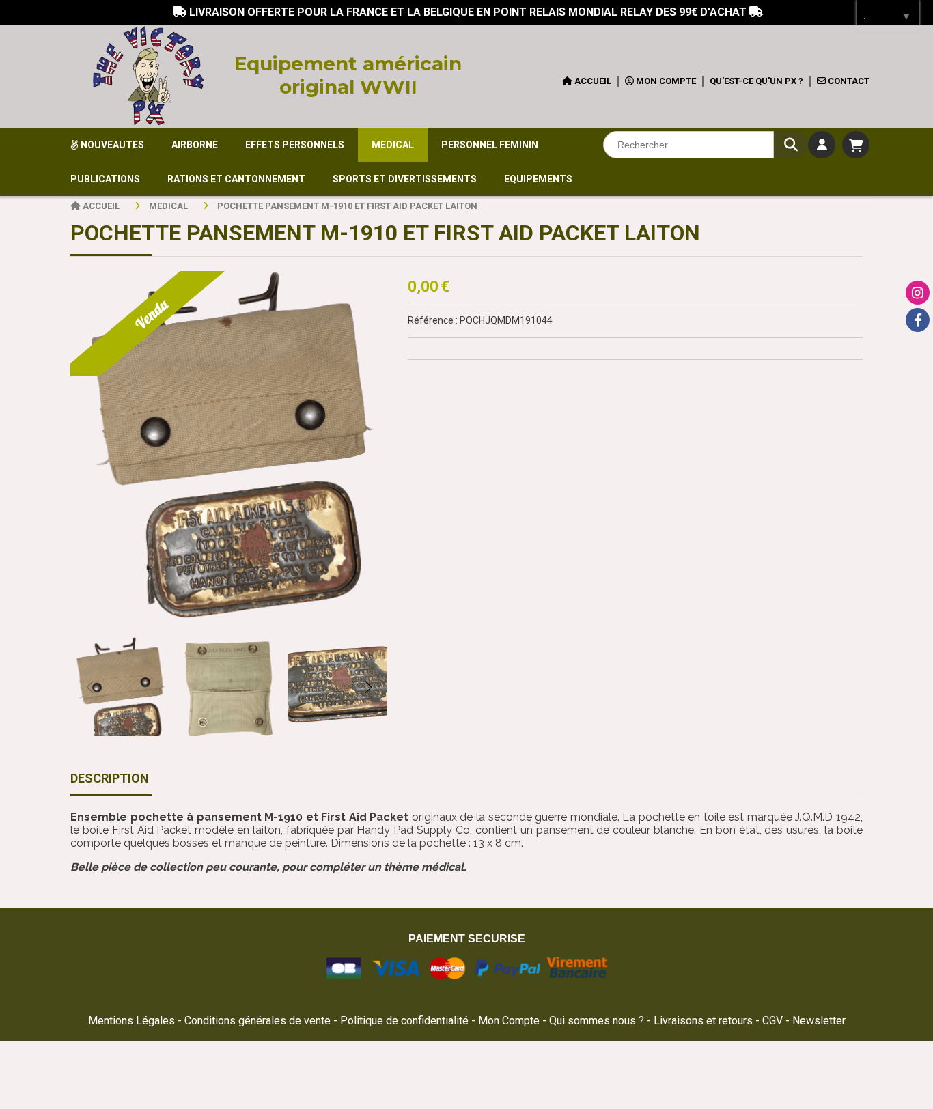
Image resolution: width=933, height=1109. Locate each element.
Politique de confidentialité (404, 1020)
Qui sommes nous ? (598, 1020)
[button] (368, 687)
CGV (773, 1020)
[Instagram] (918, 293)
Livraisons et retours (704, 1020)
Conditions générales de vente (257, 1020)
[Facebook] (918, 320)
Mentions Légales (131, 1020)
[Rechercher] (791, 144)
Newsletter (819, 1020)
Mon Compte (509, 1020)
